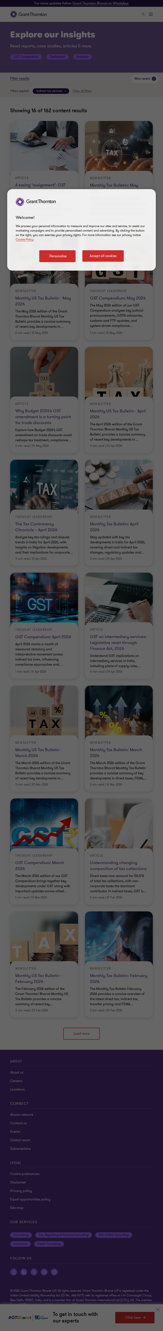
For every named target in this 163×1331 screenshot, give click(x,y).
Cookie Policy (25, 240)
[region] (81, 230)
